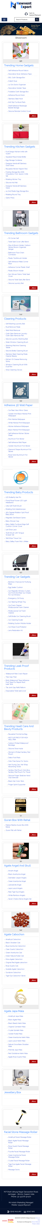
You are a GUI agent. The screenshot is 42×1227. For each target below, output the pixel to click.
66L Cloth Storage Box (16, 78)
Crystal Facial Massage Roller (19, 1161)
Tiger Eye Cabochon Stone (15, 976)
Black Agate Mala (14, 1020)
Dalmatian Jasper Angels (17, 878)
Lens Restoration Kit (15, 630)
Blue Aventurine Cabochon (16, 946)
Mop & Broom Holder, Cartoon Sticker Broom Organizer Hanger (19, 247)
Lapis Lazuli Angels (15, 888)
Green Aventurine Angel (17, 881)
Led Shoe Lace (11, 530)
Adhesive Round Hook (16, 95)
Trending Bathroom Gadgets (21, 233)
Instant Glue (12, 81)
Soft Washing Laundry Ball (15, 324)
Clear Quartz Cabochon (14, 949)
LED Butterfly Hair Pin (13, 497)
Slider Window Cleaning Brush (17, 342)
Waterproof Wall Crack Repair (17, 674)
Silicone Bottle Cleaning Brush (17, 351)
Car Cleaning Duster (15, 620)
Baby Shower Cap (12, 521)
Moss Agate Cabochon (14, 959)
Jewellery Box (12, 1092)
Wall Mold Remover (13, 330)
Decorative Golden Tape (17, 88)
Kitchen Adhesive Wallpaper (18, 426)
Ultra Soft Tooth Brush (14, 506)
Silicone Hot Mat (11, 183)
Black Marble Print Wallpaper (19, 430)
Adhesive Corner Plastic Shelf (19, 267)
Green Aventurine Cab (14, 953)
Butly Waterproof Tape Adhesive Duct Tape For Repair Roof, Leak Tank (17, 682)
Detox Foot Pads (14, 758)
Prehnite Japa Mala (15, 1050)
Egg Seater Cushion (15, 587)
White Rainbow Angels (16, 895)
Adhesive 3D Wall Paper (18, 405)
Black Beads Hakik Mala (17, 1023)
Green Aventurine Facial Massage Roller (17, 1156)
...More (33, 116)
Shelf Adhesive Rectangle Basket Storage (17, 107)
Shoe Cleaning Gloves (14, 370)
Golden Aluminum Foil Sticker (19, 446)
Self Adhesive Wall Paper (17, 442)
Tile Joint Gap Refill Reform (16, 687)
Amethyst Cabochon (13, 939)
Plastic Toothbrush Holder (17, 258)
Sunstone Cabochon (13, 972)
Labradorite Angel (14, 885)
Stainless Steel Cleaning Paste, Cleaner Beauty (17, 355)
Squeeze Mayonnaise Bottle (16, 157)
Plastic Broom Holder (16, 271)
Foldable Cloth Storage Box (18, 92)
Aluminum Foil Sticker (16, 439)
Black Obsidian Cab (13, 943)
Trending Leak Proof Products (16, 667)
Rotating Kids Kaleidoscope (16, 509)
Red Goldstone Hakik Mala (18, 1053)
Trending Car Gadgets (17, 576)
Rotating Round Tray (13, 194)
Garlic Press (10, 198)
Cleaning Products (15, 318)
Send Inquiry (15, 1212)
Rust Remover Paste (13, 327)
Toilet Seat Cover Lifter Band (18, 242)
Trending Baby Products (18, 492)
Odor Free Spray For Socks (18, 761)
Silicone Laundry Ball (16, 283)
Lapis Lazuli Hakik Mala (16, 1041)
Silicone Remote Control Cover (19, 111)
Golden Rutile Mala (15, 1034)
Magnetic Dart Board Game (16, 518)
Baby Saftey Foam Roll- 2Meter (17, 541)
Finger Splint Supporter (16, 785)
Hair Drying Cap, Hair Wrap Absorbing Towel (18, 766)
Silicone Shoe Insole (15, 749)
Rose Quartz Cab (12, 966)
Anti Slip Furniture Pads (16, 102)
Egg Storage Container (14, 160)
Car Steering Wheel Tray (17, 602)
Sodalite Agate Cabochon (15, 969)
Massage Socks (14, 1170)
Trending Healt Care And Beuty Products (19, 728)
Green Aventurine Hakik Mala (19, 1037)
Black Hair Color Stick (16, 781)
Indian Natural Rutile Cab (15, 956)
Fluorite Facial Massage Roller (19, 1152)
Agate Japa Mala (14, 1011)
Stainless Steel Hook (15, 99)
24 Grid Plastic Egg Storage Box (17, 191)
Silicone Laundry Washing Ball (17, 339)
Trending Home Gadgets (19, 65)
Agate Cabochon (14, 934)
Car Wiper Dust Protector (17, 627)
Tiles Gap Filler (11, 677)
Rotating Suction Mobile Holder (19, 623)
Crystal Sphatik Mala (15, 1030)
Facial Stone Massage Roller (20, 1132)
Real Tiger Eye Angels (16, 892)
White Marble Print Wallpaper (19, 423)
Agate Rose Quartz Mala (17, 1057)
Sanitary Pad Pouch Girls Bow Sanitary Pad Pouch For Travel (19, 771)
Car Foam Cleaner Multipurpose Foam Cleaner (18, 606)
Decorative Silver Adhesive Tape (20, 74)
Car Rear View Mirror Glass (18, 410)
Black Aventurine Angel (16, 874)
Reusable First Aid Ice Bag (17, 734)
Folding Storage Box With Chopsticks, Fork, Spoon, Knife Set (17, 174)
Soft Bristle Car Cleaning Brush (19, 616)
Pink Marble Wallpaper (16, 419)
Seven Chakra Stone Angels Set (19, 899)
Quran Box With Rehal (17, 820)
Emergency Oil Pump (16, 598)
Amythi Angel (13, 871)
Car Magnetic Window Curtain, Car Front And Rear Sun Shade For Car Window (19, 593)
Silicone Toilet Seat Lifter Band (19, 280)
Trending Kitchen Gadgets (19, 146)
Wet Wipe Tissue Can (13, 538)
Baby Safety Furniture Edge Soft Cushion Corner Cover (17, 525)
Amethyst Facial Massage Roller (19, 1137)
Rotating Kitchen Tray (13, 179)
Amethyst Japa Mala (15, 1016)
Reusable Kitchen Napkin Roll (16, 169)
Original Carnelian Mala (16, 1027)
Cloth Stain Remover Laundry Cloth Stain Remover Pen (16, 335)
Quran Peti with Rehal (13, 830)
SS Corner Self (13, 238)
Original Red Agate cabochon (16, 962)
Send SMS (31, 1212)
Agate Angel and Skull (17, 865)
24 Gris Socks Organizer (17, 85)
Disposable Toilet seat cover (16, 691)
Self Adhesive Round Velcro (18, 70)
